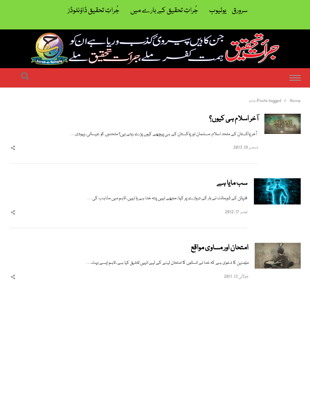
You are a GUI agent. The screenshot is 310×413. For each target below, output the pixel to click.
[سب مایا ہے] (277, 182)
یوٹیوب (217, 10)
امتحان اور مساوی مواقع (220, 248)
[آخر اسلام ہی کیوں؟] (282, 118)
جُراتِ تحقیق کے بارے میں (164, 10)
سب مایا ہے (232, 183)
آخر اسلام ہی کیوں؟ (233, 119)
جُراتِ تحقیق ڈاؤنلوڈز (93, 10)
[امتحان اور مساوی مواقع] (278, 247)
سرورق (239, 10)
